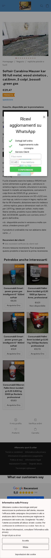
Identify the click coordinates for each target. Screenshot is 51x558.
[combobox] (14, 162)
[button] (25, 540)
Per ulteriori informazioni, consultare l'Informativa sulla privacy (25, 530)
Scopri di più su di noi (11, 535)
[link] (25, 553)
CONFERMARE (25, 170)
